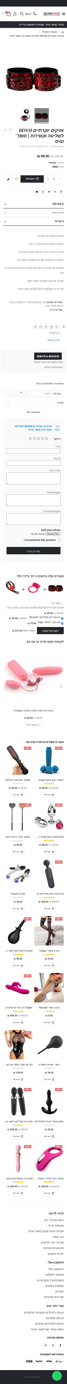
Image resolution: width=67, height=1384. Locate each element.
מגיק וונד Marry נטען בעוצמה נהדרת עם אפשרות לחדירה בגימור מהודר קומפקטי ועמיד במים (18, 1178)
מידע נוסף (58, 212)
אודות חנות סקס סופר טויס (46, 1231)
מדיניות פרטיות (54, 1297)
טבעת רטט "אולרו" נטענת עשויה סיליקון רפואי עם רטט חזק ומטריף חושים (49, 1178)
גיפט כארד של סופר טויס (47, 1329)
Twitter (55, 191)
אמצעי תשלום (54, 1274)
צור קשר (58, 1237)
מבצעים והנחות (53, 1248)
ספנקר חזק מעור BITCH (18, 780)
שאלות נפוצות (54, 1286)
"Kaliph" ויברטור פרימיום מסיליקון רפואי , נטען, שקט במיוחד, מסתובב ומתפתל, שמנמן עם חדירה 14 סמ (18, 1007)
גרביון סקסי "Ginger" (49, 950)
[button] (61, 686)
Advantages (53, 492)
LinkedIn (49, 191)
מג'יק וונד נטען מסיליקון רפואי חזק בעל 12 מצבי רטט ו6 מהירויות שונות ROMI (49, 893)
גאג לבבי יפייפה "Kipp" (49, 622)
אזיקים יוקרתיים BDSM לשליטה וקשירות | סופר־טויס (35, 607)
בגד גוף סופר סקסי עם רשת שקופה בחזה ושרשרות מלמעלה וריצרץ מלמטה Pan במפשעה (18, 1064)
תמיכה (59, 1291)
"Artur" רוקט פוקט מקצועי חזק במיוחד (49, 780)
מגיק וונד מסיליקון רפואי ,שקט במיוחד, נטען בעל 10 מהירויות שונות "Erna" (18, 1121)
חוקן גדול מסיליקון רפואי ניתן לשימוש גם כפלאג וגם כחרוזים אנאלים (18, 950)
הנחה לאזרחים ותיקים (49, 1323)
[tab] (33, 204)
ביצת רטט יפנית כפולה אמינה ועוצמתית (33, 710)
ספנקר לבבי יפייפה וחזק (18, 837)
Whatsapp (43, 191)
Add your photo (50, 530)
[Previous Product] (10, 130)
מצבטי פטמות (18, 893)
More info (54, 340)
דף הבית (62, 32)
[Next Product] (5, 130)
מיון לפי (57, 393)
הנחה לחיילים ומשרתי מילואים (44, 1312)
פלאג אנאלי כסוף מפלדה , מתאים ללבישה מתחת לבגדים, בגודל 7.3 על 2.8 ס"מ (49, 837)
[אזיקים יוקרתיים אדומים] (41, 116)
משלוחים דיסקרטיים (50, 1280)
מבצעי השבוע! (49, 32)
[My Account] (15, 14)
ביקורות (59, 221)
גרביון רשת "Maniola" (49, 1007)
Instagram (46, 1345)
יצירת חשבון (56, 1253)
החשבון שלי (56, 1269)
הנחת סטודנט (55, 1318)
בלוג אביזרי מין (54, 1220)
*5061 (28, 14)
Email (37, 191)
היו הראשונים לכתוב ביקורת (34, 146)
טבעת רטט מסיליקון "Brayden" (44, 617)
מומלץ (60, 402)
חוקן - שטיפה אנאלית (49, 1064)
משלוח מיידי (56, 1225)
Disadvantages (51, 511)
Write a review (48, 356)
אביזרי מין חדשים (52, 1242)
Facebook (61, 191)
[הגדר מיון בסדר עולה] (21, 392)
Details (58, 204)
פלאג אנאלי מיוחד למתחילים (49, 1121)
